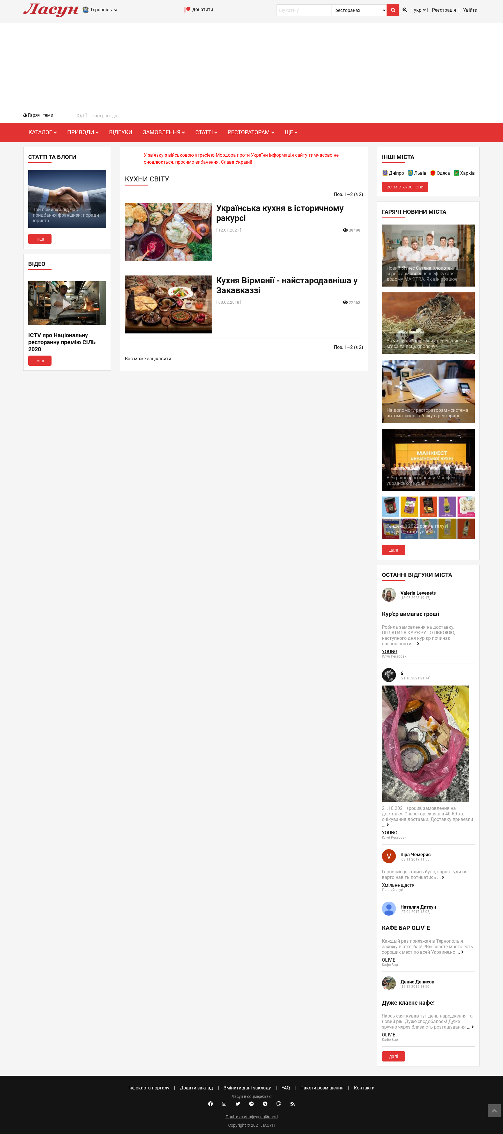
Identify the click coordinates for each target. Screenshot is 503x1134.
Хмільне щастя (398, 885)
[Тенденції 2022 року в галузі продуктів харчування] (428, 537)
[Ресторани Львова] (410, 174)
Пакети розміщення (321, 1088)
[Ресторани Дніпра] (385, 174)
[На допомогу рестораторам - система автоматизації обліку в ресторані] (428, 421)
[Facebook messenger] (251, 1104)
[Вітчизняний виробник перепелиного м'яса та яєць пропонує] (428, 352)
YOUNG (389, 651)
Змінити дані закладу (247, 1088)
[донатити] (188, 11)
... (414, 644)
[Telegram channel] (265, 1104)
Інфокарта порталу (148, 1088)
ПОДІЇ (81, 116)
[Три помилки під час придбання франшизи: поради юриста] (67, 226)
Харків (467, 173)
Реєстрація (444, 10)
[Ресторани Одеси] (433, 174)
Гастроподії (105, 116)
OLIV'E (388, 960)
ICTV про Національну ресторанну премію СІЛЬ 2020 (62, 342)
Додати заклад (196, 1088)
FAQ (285, 1088)
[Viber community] (278, 1104)
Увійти (470, 10)
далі (393, 550)
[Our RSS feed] (292, 1104)
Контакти (364, 1088)
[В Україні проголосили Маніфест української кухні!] (428, 489)
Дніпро (396, 173)
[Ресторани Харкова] (456, 174)
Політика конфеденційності (252, 1116)
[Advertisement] (251, 64)
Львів (420, 173)
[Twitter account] (237, 1104)
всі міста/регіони (405, 187)
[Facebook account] (210, 1104)
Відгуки (120, 132)
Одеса (443, 173)
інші (40, 239)
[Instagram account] (224, 1104)
